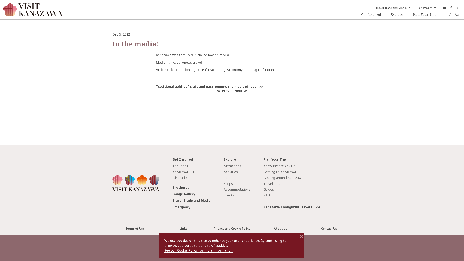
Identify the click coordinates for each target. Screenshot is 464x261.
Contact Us (329, 229)
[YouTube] (444, 8)
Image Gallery (183, 194)
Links (183, 229)
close (301, 236)
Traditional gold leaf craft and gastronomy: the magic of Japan (207, 86)
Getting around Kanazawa (283, 177)
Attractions (232, 166)
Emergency (181, 207)
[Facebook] (451, 8)
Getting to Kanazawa (279, 172)
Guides (268, 189)
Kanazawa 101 (183, 172)
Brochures (180, 187)
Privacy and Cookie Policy (232, 229)
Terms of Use (135, 229)
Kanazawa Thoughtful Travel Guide (291, 207)
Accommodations (237, 189)
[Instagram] (457, 8)
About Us (280, 229)
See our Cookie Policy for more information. (198, 250)
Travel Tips (271, 183)
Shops (228, 183)
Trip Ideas (180, 166)
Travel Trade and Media (391, 8)
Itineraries (180, 177)
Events (229, 195)
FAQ (266, 195)
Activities (231, 172)
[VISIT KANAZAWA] (33, 15)
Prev (225, 90)
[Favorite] (450, 15)
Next (238, 90)
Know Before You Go (279, 166)
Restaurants (233, 177)
